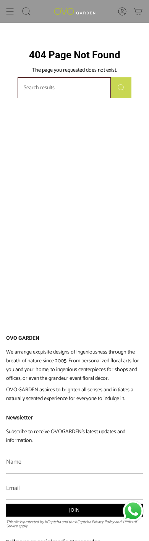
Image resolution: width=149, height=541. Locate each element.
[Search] (121, 87)
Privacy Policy (103, 522)
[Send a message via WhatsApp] (133, 511)
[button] (26, 11)
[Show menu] (10, 11)
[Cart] (138, 11)
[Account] (122, 11)
